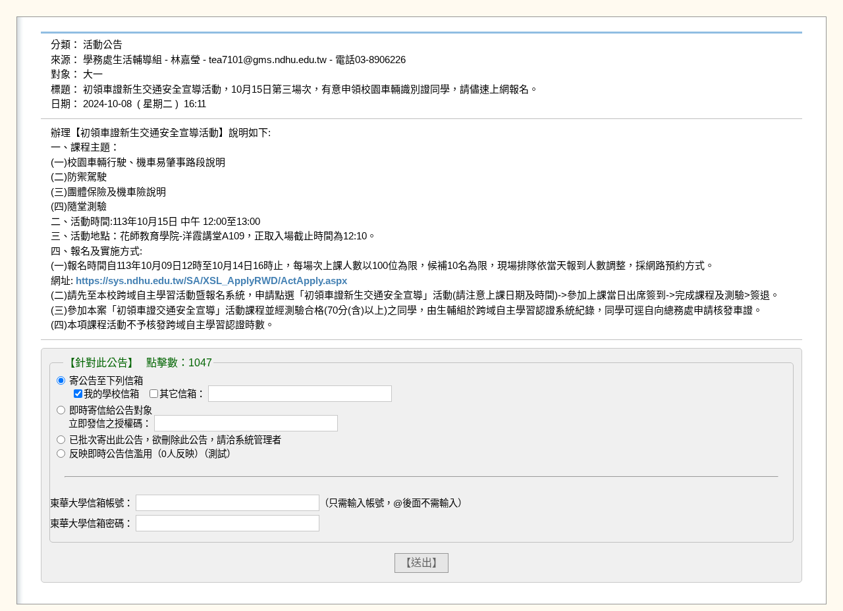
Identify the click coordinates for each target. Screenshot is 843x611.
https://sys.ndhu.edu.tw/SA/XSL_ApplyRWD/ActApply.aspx (211, 280)
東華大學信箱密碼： (91, 523)
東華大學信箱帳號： (91, 503)
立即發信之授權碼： (109, 423)
